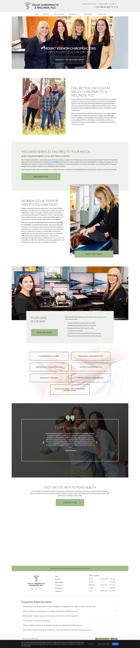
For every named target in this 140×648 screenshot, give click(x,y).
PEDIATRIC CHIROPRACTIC (90, 356)
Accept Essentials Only (103, 644)
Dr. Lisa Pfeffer (26, 225)
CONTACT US (70, 503)
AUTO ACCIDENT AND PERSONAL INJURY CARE (70, 389)
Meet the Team (59, 14)
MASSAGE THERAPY (49, 378)
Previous (43, 442)
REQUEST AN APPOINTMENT (70, 60)
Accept (115, 644)
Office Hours (103, 4)
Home (36, 14)
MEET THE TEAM (94, 254)
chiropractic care (81, 169)
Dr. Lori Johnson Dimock (39, 222)
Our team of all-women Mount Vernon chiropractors (98, 103)
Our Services (73, 14)
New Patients (88, 14)
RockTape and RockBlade (51, 162)
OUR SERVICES (40, 177)
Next (96, 442)
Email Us (113, 4)
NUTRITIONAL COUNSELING (91, 378)
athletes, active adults (95, 118)
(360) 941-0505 (105, 7)
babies (80, 118)
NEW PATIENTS (44, 333)
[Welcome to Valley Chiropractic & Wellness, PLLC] (41, 10)
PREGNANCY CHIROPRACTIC (49, 367)
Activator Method (91, 108)
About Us (46, 14)
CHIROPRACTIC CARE (49, 356)
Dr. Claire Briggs (58, 222)
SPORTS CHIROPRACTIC (91, 367)
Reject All (90, 644)
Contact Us (101, 14)
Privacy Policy (27, 645)
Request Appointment (89, 4)
